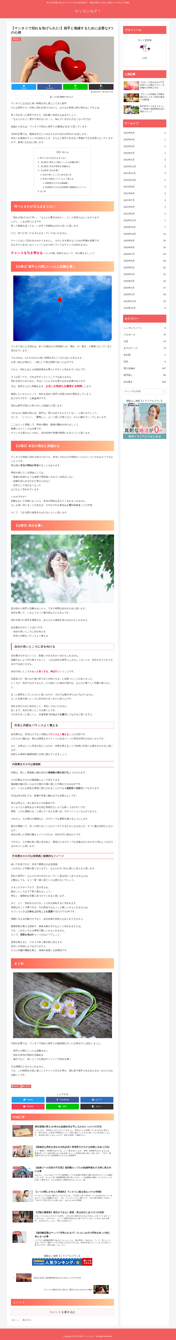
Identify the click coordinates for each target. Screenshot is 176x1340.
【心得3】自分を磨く (50, 170)
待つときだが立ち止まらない (53, 158)
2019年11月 (145, 308)
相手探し (17, 1086)
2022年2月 (145, 153)
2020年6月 (145, 260)
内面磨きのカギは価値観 (56, 183)
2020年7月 (145, 254)
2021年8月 (145, 193)
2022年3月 (145, 146)
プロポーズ (145, 334)
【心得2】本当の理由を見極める (55, 166)
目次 (58, 152)
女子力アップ (145, 348)
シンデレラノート (145, 328)
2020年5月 (145, 267)
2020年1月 (145, 294)
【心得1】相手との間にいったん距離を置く (60, 162)
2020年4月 (145, 274)
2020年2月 (145, 287)
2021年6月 (145, 207)
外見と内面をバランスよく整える (58, 179)
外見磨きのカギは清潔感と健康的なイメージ (65, 187)
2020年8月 (145, 247)
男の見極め (145, 368)
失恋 (145, 341)
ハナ (144, 57)
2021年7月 (145, 200)
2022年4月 (145, 139)
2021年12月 (145, 166)
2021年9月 (145, 186)
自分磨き (27, 1086)
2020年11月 (145, 227)
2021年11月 (145, 173)
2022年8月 (145, 133)
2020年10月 (145, 234)
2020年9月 (145, 240)
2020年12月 (145, 220)
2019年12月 (145, 301)
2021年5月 (145, 213)
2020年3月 (145, 281)
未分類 (145, 355)
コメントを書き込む (62, 1312)
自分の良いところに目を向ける (57, 174)
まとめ (43, 191)
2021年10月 (145, 180)
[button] (163, 391)
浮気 (145, 361)
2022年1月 (145, 159)
